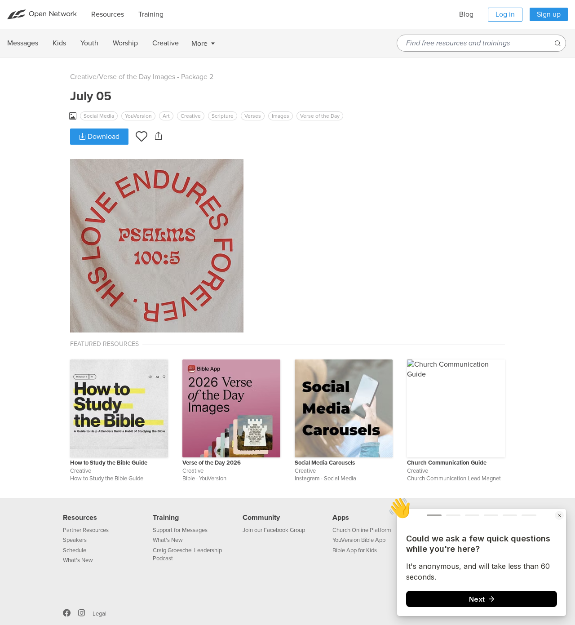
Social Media (99, 116)
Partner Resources (86, 530)
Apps (340, 517)
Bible (188, 478)
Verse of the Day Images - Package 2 (156, 76)
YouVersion (138, 116)
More (199, 43)
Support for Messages (180, 530)
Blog (466, 14)
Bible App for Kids (354, 550)
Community (261, 517)
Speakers (75, 540)
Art (166, 116)
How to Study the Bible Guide (108, 462)
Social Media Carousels (325, 462)
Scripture (223, 116)
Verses (252, 116)
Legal (99, 613)
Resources (80, 517)
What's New (78, 560)
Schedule (74, 550)
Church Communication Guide (447, 462)
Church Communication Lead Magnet (454, 478)
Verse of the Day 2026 (211, 462)
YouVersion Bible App (358, 540)
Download (102, 136)
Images (280, 116)
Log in (505, 14)
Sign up (549, 14)
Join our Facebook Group (274, 530)
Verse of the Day (320, 116)
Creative (83, 76)
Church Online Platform (361, 530)
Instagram (307, 478)
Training (166, 517)
